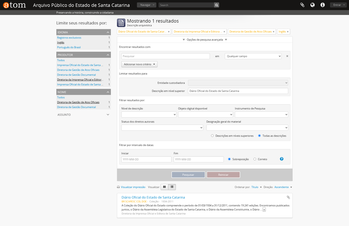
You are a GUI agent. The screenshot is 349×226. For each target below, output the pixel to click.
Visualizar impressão (132, 187)
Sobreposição (240, 159)
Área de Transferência (302, 5)
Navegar (145, 5)
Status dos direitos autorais (137, 121)
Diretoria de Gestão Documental (76, 75)
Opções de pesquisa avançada (205, 39)
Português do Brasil (69, 47)
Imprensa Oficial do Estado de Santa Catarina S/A (86, 84)
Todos (61, 60)
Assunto (64, 114)
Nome (62, 91)
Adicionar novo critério (137, 64)
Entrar (337, 5)
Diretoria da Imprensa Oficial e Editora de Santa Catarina (91, 79)
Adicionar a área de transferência (288, 197)
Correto (262, 159)
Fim (176, 153)
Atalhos (322, 5)
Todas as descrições (274, 136)
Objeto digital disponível (192, 108)
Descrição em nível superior (168, 91)
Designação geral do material (223, 121)
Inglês (60, 42)
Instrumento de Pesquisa (250, 108)
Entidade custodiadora (171, 83)
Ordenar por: (242, 187)
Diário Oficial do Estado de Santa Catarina (153, 197)
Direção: (268, 187)
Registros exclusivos (69, 37)
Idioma (312, 5)
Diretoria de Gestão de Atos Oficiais (78, 70)
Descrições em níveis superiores (234, 136)
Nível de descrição (132, 108)
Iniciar (125, 153)
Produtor (65, 54)
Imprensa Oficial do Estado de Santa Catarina (84, 65)
